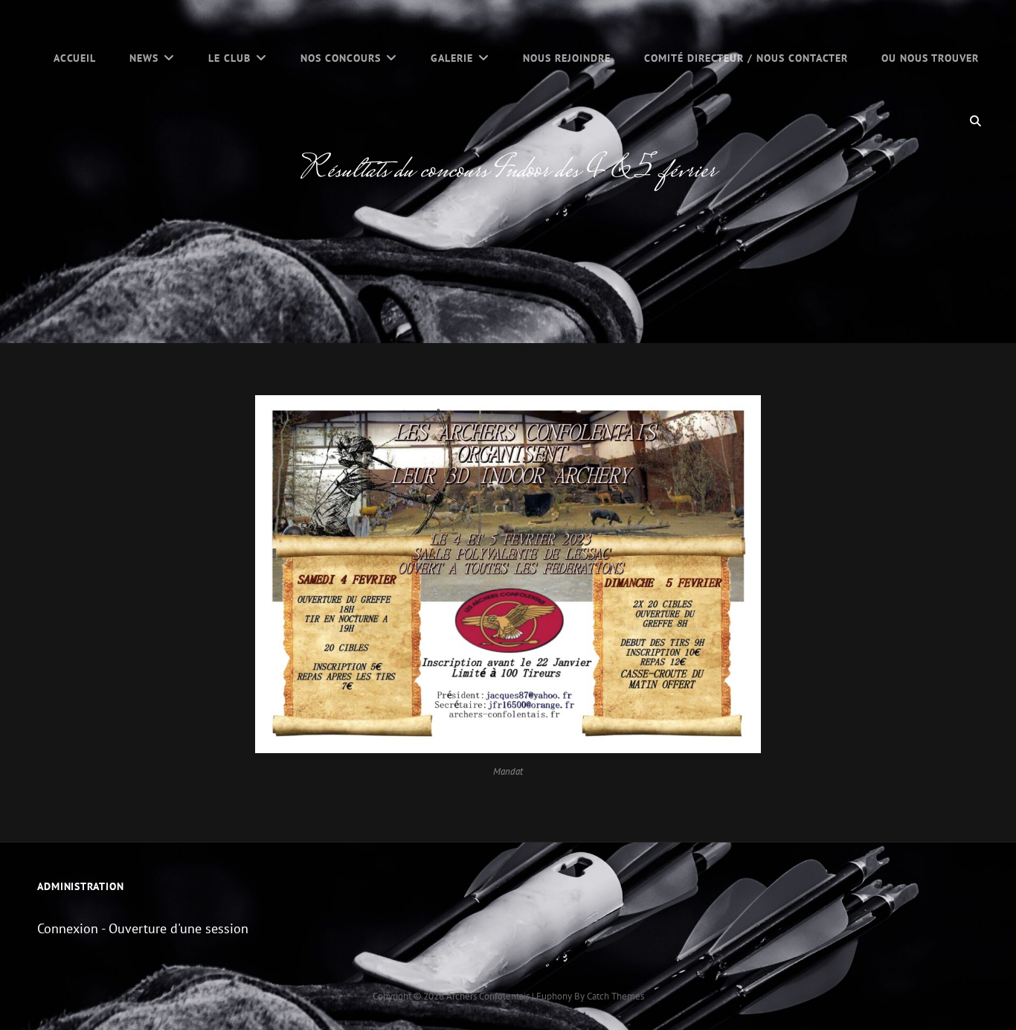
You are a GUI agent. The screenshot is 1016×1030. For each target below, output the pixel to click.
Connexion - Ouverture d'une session (142, 928)
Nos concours (340, 58)
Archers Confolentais (488, 996)
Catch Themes (615, 996)
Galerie (452, 58)
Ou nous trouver (930, 58)
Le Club (229, 58)
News (143, 58)
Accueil (75, 58)
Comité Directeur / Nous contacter (746, 58)
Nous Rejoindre (567, 58)
